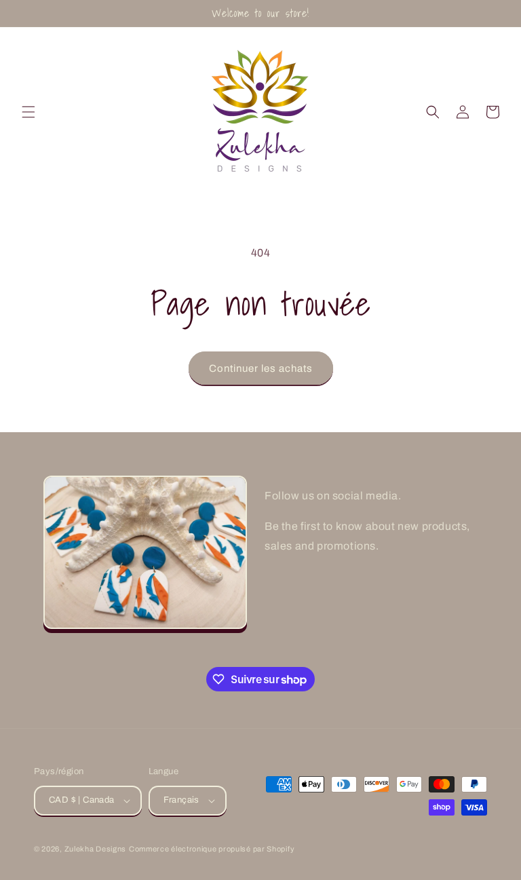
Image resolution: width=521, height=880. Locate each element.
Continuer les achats (261, 368)
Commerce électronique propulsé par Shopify (211, 849)
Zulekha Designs (95, 849)
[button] (28, 112)
